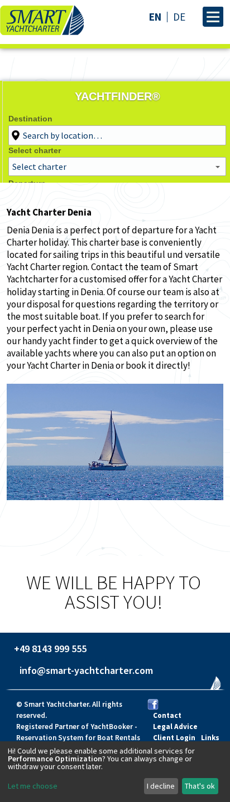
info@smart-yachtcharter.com (86, 670)
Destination (30, 118)
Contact (167, 715)
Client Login (174, 737)
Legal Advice (175, 726)
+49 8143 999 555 (50, 648)
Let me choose (33, 786)
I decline (161, 786)
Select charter (34, 150)
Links (210, 737)
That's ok (200, 786)
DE (179, 16)
